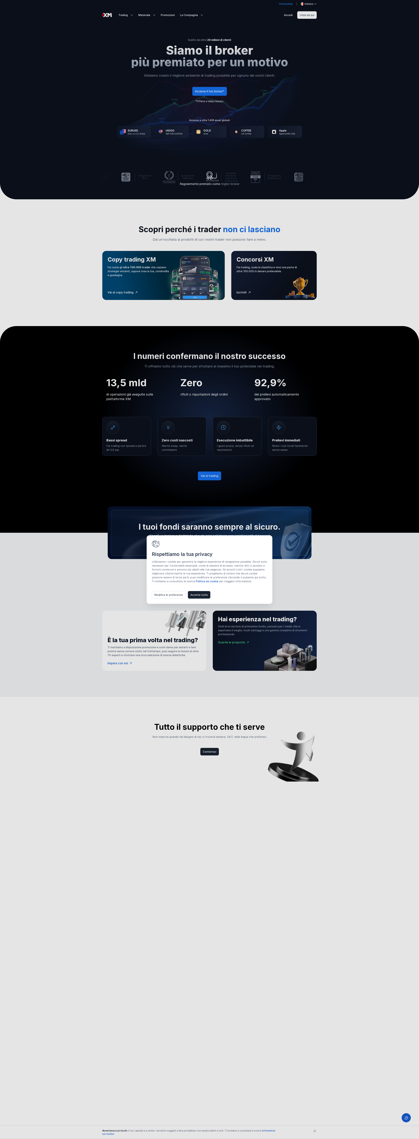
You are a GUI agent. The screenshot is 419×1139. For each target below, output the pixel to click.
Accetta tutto (199, 594)
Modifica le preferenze (168, 594)
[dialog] (209, 569)
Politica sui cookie (207, 581)
